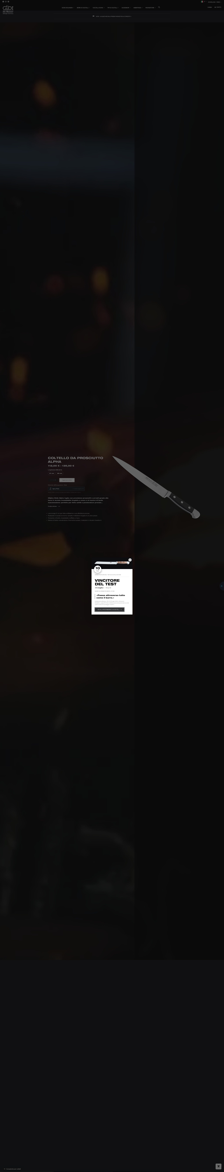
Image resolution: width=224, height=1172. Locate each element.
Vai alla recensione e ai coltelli (108, 609)
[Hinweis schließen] (130, 560)
